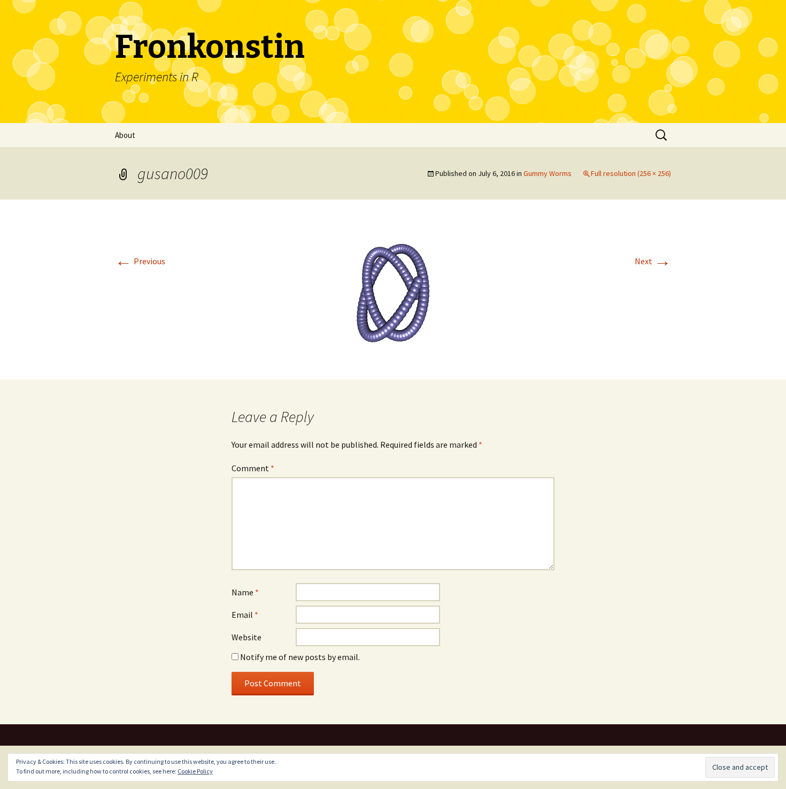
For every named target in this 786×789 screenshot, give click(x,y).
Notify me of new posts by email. (300, 657)
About (125, 135)
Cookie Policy (195, 771)
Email (245, 614)
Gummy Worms (547, 173)
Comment (253, 468)
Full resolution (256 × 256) (631, 173)
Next (653, 261)
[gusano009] (393, 288)
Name (245, 592)
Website (246, 637)
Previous (140, 261)
